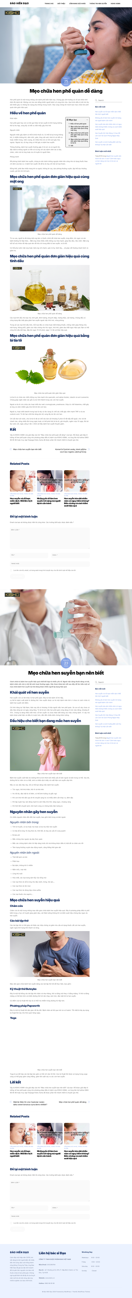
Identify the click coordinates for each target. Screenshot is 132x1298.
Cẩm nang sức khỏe (77, 3)
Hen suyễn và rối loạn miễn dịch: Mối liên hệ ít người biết (21, 501)
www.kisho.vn (50, 1278)
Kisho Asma (115, 3)
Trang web (15, 563)
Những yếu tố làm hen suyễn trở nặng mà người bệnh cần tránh (48, 501)
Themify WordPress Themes (81, 1291)
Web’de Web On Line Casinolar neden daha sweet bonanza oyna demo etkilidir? (30, 1103)
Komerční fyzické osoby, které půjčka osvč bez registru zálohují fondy (70, 450)
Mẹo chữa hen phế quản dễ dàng (66, 91)
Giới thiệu (61, 3)
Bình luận (15, 530)
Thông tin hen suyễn (98, 3)
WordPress (67, 1291)
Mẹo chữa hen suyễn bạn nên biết (27, 449)
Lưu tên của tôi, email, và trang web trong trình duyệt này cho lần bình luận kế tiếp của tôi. (44, 570)
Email (55, 555)
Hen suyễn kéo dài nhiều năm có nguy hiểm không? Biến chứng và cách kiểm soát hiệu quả (76, 502)
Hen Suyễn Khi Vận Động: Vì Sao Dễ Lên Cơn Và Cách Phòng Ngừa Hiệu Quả (107, 135)
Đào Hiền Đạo (48, 1291)
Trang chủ (49, 3)
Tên (13, 555)
